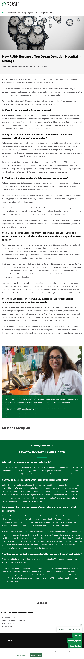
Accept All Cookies (36, 655)
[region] (42, 653)
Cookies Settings (21, 655)
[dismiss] (81, 625)
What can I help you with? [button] (69, 629)
